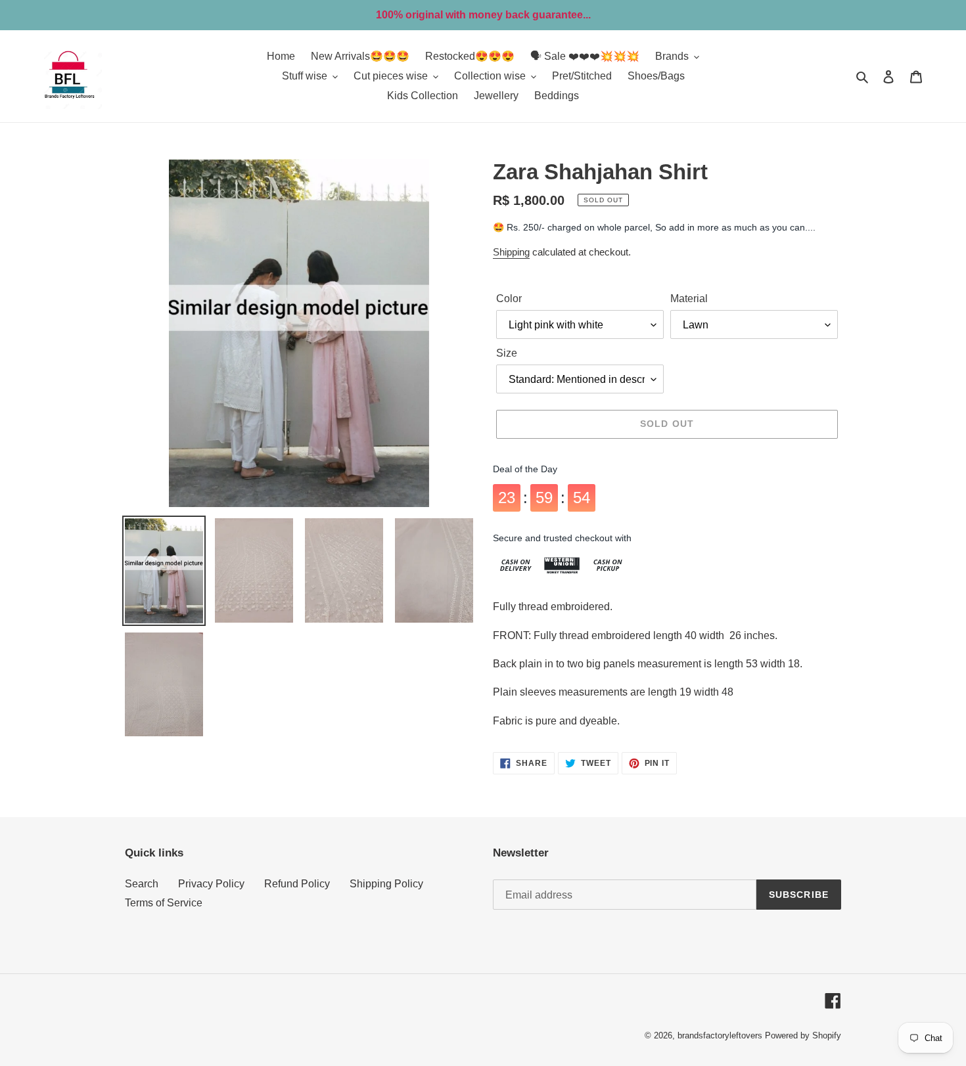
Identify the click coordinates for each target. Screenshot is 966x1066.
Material (689, 298)
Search (141, 883)
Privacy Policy (211, 883)
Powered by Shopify (803, 1035)
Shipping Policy (386, 883)
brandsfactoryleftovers (720, 1035)
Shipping (511, 251)
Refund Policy (297, 883)
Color (509, 298)
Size (506, 353)
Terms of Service (163, 902)
